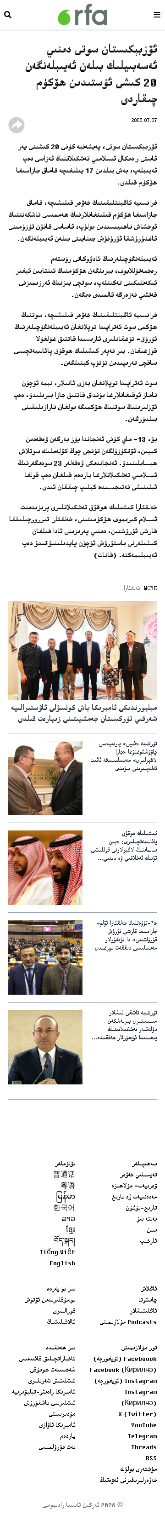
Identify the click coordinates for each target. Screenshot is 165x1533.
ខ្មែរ (70, 1230)
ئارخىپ (148, 1241)
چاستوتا (147, 1300)
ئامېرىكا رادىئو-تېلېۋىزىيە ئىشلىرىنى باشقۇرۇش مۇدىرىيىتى (43, 1403)
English (62, 1263)
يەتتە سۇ (147, 1219)
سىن (152, 1230)
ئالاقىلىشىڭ (61, 1322)
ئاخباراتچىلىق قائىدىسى (47, 1359)
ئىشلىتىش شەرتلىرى (51, 1381)
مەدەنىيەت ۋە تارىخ (134, 1197)
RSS (151, 1459)
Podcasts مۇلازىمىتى (128, 1322)
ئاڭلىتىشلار (143, 1311)
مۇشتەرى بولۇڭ (138, 1470)
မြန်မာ (65, 1197)
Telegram (142, 1436)
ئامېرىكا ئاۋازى (57, 1425)
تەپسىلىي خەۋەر (138, 1175)
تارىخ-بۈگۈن (141, 1208)
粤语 (67, 1186)
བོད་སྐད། (64, 1241)
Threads (144, 1447)
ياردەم (67, 1436)
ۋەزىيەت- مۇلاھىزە (134, 1186)
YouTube (144, 1425)
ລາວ (68, 1219)
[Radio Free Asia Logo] (82, 14)
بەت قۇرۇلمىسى (56, 1447)
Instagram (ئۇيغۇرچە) (125, 1381)
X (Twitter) (137, 1414)
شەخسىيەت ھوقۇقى (52, 1370)
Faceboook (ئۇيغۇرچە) (125, 1359)
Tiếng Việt (57, 1252)
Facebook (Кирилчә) (123, 1370)
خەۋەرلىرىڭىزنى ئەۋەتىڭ (128, 1481)
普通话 (64, 1175)
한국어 (64, 1208)
